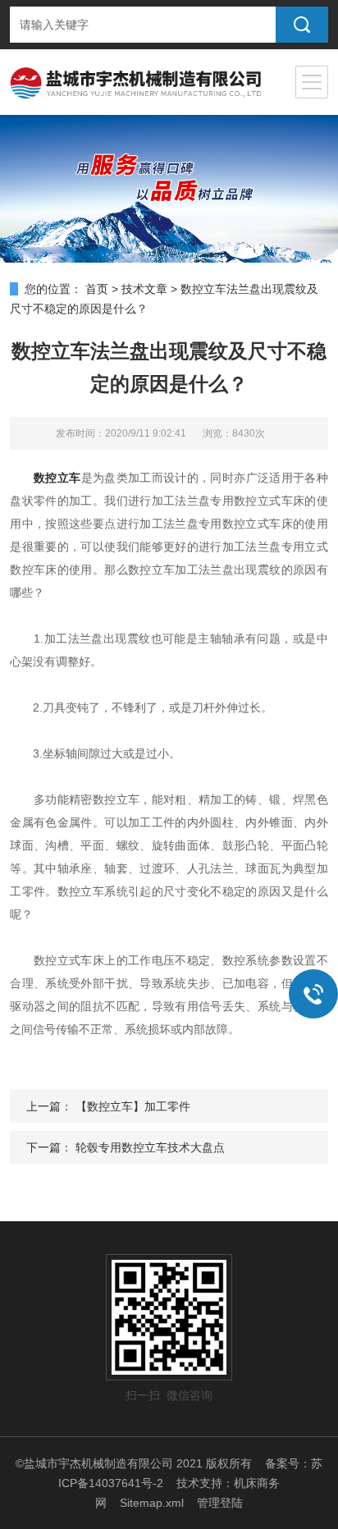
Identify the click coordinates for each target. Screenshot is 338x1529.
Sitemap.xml (152, 1502)
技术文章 (144, 288)
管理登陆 (220, 1502)
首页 (96, 288)
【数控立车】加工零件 (132, 1106)
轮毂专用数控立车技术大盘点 (150, 1147)
